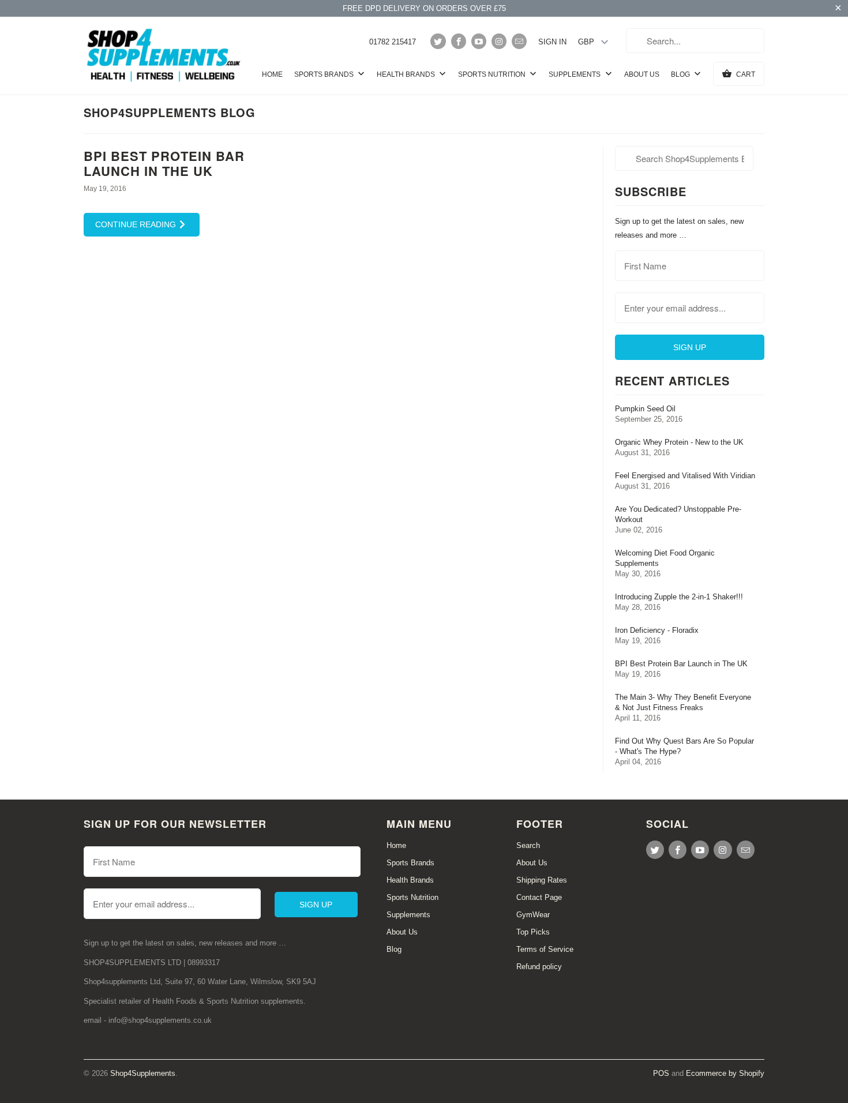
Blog (681, 74)
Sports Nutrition (492, 74)
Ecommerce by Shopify (725, 1073)
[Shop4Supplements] (164, 55)
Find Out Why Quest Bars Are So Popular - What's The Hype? (684, 746)
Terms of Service (544, 949)
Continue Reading (136, 224)
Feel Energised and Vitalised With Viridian (685, 475)
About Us (641, 74)
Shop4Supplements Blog (170, 112)
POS (661, 1073)
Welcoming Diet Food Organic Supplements (665, 558)
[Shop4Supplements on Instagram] (498, 41)
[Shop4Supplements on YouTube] (478, 41)
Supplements (575, 74)
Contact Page (539, 897)
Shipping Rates (541, 880)
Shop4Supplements (142, 1073)
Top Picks (533, 932)
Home (272, 74)
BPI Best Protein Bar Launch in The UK (164, 163)
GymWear (533, 914)
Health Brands (407, 74)
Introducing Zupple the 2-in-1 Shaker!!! (679, 596)
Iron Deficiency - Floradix (657, 630)
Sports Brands (324, 74)
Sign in (552, 41)
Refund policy (539, 966)
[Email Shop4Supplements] (519, 41)
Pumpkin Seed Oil (645, 408)
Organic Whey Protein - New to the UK (679, 442)
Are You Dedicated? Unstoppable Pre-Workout (678, 514)
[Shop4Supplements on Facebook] (458, 41)
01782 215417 (392, 41)
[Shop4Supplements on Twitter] (437, 41)
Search (528, 845)
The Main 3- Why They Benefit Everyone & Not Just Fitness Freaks (683, 702)
